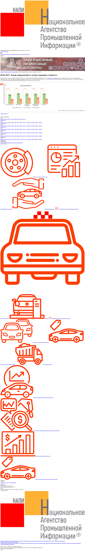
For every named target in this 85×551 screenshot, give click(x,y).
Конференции (27, 54)
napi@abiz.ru (3, 484)
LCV (58, 78)
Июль (21, 119)
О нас (1, 54)
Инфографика (16, 54)
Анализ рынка (3, 543)
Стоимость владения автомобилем (73, 543)
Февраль (6, 119)
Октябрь (32, 122)
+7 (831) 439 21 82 (4, 482)
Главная (2, 72)
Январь (2, 119)
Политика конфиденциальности (7, 544)
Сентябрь (28, 122)
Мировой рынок (35, 541)
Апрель (12, 119)
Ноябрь (36, 122)
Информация (3, 542)
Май (15, 119)
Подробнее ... (3, 120)
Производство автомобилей (45, 543)
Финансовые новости (60, 541)
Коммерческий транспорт (17, 541)
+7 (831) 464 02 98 (12, 482)
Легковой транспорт (27, 541)
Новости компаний (43, 541)
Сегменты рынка (14, 72)
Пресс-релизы (10, 54)
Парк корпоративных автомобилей (58, 543)
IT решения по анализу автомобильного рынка (29, 543)
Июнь (18, 119)
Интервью (21, 54)
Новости (5, 54)
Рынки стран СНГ (52, 541)
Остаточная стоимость (52, 78)
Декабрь (40, 122)
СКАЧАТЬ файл (3, 113)
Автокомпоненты (8, 541)
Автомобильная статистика (12, 543)
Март (9, 119)
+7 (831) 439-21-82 (4, 51)
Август (24, 119)
